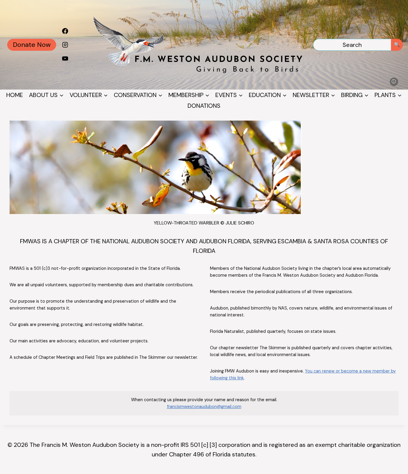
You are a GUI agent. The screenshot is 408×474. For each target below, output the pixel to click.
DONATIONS (204, 106)
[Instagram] (65, 45)
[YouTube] (65, 58)
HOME (14, 95)
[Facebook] (65, 31)
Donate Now (32, 44)
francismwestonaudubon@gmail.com (204, 406)
